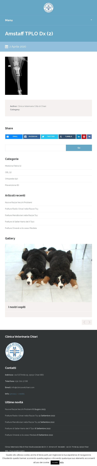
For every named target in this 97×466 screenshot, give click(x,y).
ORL (7, 172)
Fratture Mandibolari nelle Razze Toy (21, 215)
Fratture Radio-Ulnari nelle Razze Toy (21, 209)
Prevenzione (10, 185)
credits (21, 394)
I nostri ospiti (16, 307)
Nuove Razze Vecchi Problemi (18, 202)
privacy (13, 394)
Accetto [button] (55, 462)
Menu (9, 20)
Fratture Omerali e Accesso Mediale (21, 228)
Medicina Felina (12, 166)
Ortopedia (9, 179)
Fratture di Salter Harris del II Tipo (19, 222)
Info (62, 462)
